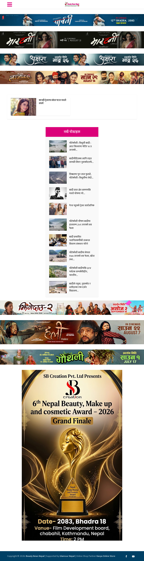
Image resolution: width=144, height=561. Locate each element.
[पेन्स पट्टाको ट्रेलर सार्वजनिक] (59, 209)
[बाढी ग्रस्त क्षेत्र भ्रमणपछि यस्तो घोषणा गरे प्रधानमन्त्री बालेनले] (59, 193)
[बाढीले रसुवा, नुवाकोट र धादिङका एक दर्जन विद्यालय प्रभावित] (59, 287)
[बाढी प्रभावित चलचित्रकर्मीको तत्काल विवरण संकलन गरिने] (59, 240)
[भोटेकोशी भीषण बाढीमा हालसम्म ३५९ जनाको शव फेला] (59, 225)
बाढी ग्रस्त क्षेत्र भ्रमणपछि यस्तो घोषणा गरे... (80, 191)
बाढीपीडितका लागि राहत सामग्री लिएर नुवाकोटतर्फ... (81, 160)
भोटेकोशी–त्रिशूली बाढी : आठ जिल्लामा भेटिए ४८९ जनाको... (80, 146)
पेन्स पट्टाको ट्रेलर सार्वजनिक (81, 205)
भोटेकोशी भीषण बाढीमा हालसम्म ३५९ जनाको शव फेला (80, 224)
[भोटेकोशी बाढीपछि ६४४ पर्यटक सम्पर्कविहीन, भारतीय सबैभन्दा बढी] (59, 271)
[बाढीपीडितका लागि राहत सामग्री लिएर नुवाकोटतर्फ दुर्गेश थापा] (59, 162)
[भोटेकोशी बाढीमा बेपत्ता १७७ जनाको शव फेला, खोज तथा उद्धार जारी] (59, 256)
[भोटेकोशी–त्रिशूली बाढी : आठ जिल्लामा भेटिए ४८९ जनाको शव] (59, 146)
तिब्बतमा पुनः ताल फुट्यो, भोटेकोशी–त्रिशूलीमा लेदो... (81, 175)
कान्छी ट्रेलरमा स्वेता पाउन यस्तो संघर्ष (52, 101)
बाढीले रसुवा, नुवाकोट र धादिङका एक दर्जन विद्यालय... (80, 287)
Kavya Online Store (106, 556)
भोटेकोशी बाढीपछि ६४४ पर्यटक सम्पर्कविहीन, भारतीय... (80, 271)
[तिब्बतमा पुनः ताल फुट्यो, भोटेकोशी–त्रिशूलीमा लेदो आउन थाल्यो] (59, 178)
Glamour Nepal (67, 556)
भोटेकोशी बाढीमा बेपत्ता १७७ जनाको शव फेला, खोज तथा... (81, 255)
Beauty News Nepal (35, 556)
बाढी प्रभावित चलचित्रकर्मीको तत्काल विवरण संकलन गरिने (79, 240)
